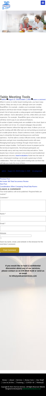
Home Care (29, 380)
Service (19, 380)
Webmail (40, 382)
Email (2, 223)
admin (4, 99)
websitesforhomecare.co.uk (31, 389)
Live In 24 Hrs (8, 382)
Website (3, 233)
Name (3, 214)
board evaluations (22, 155)
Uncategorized (37, 171)
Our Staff (40, 380)
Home (4, 380)
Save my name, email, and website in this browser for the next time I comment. (21, 243)
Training (20, 382)
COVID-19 (30, 382)
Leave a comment (39, 99)
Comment (4, 198)
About (11, 380)
